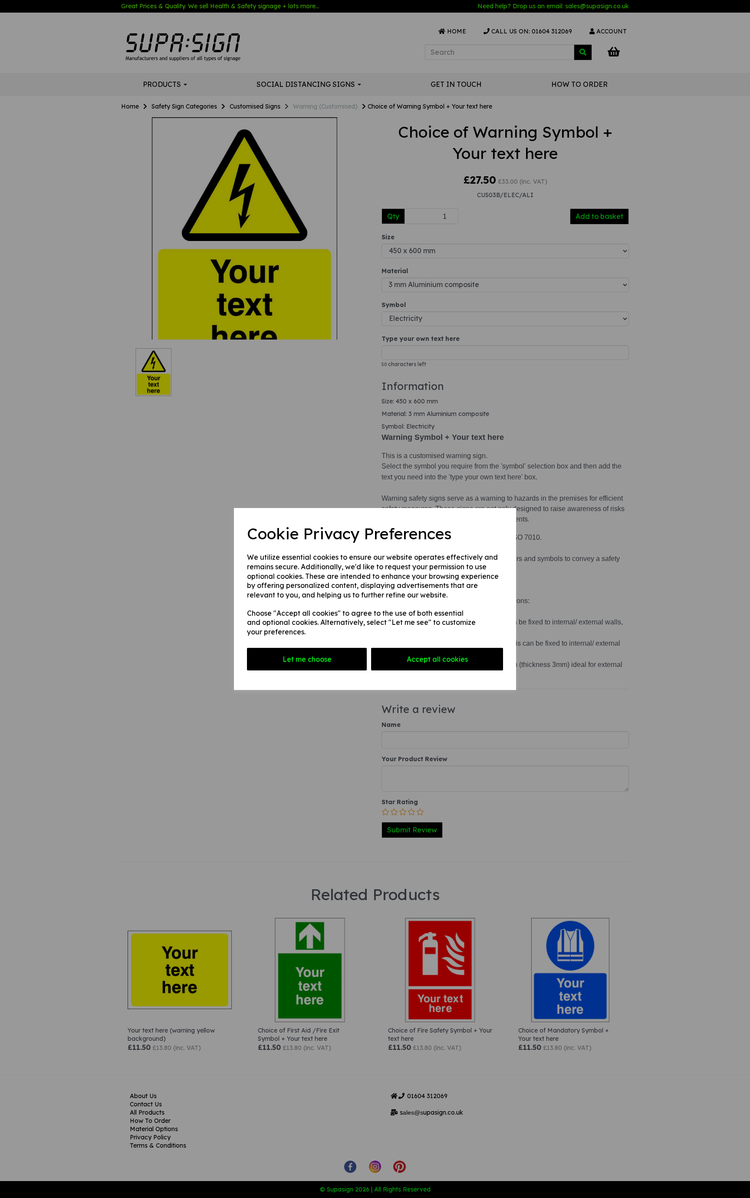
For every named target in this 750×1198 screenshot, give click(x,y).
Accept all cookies (437, 659)
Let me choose (307, 659)
